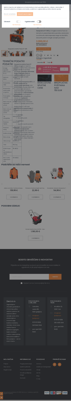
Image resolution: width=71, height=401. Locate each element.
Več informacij (16, 24)
